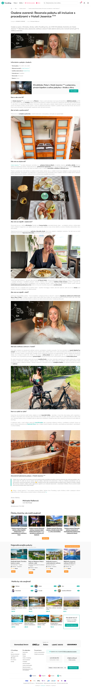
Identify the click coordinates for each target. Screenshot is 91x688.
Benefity (24, 654)
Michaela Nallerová (31, 501)
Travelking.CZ (37, 685)
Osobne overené (22, 8)
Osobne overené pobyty (27, 665)
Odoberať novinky (73, 667)
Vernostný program (26, 663)
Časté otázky (25, 652)
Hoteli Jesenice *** (26, 68)
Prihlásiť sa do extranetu (39, 654)
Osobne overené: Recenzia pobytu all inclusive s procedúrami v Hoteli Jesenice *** (44, 8)
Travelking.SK (43, 685)
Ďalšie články (45, 538)
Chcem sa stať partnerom (39, 652)
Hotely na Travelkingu (27, 657)
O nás (12, 652)
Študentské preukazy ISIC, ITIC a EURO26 (28, 670)
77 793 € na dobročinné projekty (69, 651)
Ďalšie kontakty (72, 660)
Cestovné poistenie (26, 659)
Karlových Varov (31, 424)
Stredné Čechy (26, 70)
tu (46, 492)
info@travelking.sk (72, 658)
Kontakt (12, 661)
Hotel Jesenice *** (15, 165)
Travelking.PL (53, 685)
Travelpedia (25, 661)
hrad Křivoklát (39, 422)
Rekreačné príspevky (26, 667)
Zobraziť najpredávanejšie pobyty (72, 546)
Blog (16, 8)
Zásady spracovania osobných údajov (50, 683)
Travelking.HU (48, 685)
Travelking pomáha (14, 656)
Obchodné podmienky (39, 683)
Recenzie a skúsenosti (15, 654)
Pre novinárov (13, 659)
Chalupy (24, 656)
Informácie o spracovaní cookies (62, 683)
